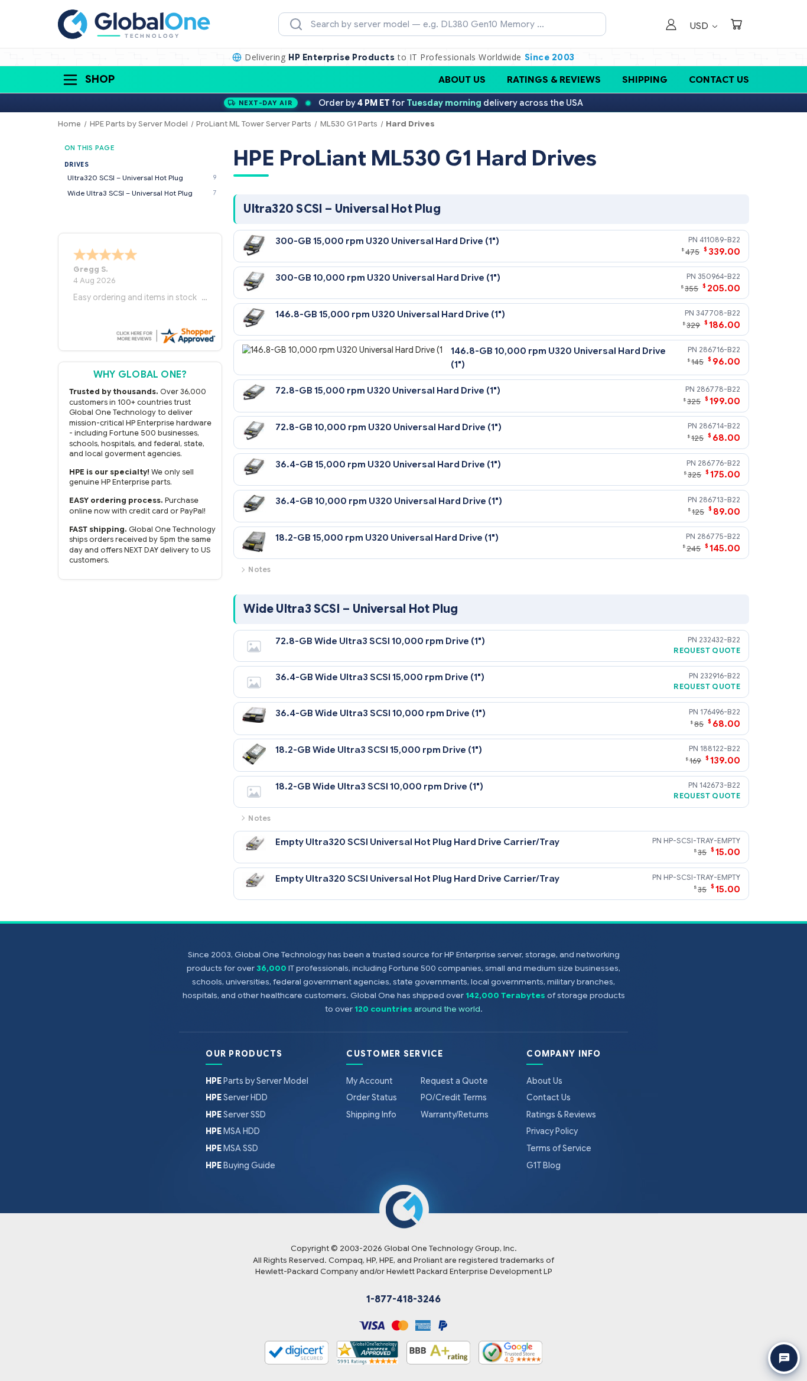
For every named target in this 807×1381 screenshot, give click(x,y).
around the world (447, 1009)
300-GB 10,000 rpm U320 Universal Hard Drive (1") (387, 277)
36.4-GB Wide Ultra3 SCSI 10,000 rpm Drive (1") (380, 713)
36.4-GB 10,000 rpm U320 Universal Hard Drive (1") (388, 500)
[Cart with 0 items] (736, 25)
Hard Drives (410, 124)
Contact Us (719, 79)
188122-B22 (720, 748)
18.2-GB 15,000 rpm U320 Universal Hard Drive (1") (387, 537)
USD (700, 25)
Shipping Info (371, 1114)
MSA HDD (233, 1131)
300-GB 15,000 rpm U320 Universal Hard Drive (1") (387, 240)
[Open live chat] (784, 1358)
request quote (706, 650)
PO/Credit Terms (454, 1097)
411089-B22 (719, 239)
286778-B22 (718, 389)
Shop (100, 79)
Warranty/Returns (455, 1114)
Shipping (645, 79)
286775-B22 (718, 536)
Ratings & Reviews (554, 79)
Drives (76, 164)
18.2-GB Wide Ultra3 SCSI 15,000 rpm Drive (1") (378, 749)
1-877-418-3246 (403, 1299)
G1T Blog (543, 1165)
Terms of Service (558, 1148)
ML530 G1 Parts (349, 124)
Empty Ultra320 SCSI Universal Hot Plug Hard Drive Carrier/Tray (417, 841)
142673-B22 (719, 785)
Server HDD (237, 1097)
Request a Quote (454, 1080)
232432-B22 (719, 639)
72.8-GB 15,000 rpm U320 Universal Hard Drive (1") (387, 390)
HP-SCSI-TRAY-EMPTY (701, 840)
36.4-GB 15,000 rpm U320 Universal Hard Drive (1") (388, 464)
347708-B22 (718, 312)
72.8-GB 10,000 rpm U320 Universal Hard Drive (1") (388, 427)
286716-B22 (719, 349)
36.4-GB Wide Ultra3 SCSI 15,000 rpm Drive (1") (379, 677)
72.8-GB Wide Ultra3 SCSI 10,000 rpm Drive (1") (380, 640)
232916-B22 (720, 675)
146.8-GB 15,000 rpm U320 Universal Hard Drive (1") (390, 314)
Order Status (371, 1097)
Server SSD (236, 1114)
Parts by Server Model (257, 1080)
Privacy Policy (552, 1131)
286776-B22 (719, 463)
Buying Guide (240, 1165)
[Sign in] (671, 25)
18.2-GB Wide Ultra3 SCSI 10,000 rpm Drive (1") (379, 786)
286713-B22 (719, 499)
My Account (369, 1080)
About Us (462, 79)
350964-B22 (719, 276)
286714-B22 (719, 425)
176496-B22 (720, 711)
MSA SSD (232, 1148)
